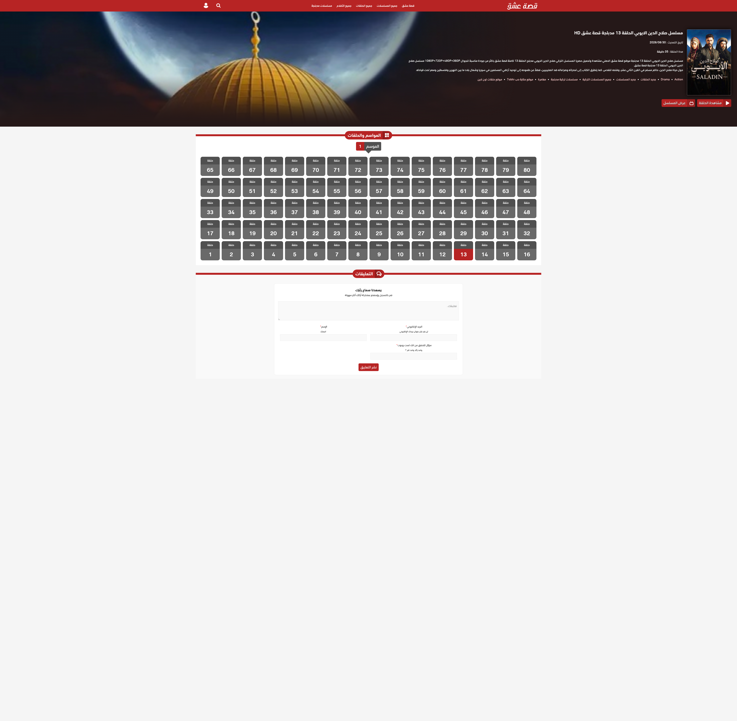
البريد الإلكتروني (413, 326)
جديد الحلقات (648, 79)
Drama (665, 79)
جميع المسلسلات (387, 5)
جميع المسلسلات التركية (596, 79)
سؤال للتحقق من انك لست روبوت (413, 345)
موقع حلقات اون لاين (490, 79)
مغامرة (542, 79)
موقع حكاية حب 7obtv (520, 79)
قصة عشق (408, 5)
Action (678, 79)
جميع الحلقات (364, 5)
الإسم (323, 326)
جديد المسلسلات (626, 79)
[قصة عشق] (522, 6)
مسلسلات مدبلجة (321, 5)
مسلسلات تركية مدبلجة (564, 79)
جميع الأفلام (344, 5)
